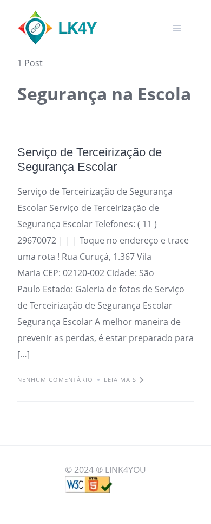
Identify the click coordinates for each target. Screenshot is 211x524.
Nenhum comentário (55, 379)
